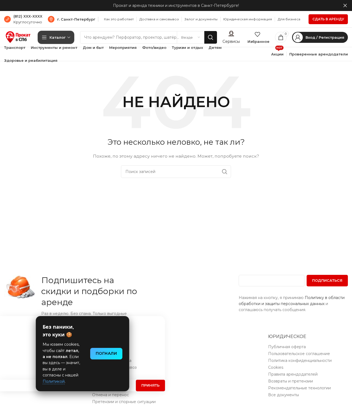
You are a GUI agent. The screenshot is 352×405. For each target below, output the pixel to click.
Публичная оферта (287, 346)
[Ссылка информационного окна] (23, 19)
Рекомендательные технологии (299, 388)
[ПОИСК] (210, 37)
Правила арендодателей (293, 374)
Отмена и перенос (110, 394)
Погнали (106, 353)
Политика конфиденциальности (300, 360)
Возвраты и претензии (290, 381)
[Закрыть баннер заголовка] (345, 5)
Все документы (283, 394)
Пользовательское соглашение (299, 353)
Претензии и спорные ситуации (124, 401)
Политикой (54, 381)
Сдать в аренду (328, 19)
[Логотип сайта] (18, 37)
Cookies (275, 367)
